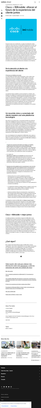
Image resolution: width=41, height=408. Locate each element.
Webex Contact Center (28, 200)
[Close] (30, 402)
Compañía (3, 379)
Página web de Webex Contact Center (14, 294)
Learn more (8, 320)
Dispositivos (3, 373)
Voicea (33, 201)
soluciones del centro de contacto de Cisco (19, 267)
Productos (3, 367)
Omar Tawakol (16, 15)
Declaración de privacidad (5, 397)
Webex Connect (9, 328)
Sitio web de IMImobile (10, 291)
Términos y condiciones (4, 394)
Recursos (3, 376)
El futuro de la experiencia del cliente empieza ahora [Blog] (18, 284)
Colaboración (9, 4)
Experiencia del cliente (17, 4)
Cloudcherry (10, 202)
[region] (15, 405)
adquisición (23, 266)
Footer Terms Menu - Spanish (7, 370)
